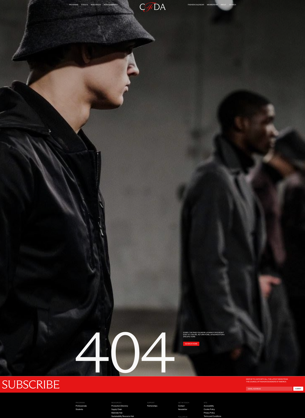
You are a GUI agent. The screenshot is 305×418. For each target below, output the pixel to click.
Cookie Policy (209, 409)
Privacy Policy (209, 413)
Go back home (191, 344)
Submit (298, 389)
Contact (181, 406)
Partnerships (152, 406)
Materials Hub (116, 413)
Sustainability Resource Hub (122, 416)
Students (79, 409)
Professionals (81, 406)
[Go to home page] (153, 7)
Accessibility (209, 406)
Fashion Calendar (196, 5)
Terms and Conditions (212, 416)
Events (84, 5)
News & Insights (111, 5)
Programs (73, 5)
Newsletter (182, 409)
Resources (96, 5)
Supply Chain (116, 409)
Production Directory (119, 406)
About (223, 5)
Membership (212, 5)
